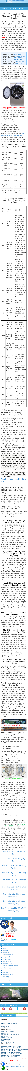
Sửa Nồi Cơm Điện (7, 957)
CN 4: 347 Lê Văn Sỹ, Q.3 (6, 1036)
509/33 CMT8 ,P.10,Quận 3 (6, 1024)
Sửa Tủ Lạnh (5, 946)
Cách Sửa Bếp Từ (7, 978)
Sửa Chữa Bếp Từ (7, 961)
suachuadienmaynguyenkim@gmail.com (12, 1066)
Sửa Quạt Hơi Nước (7, 959)
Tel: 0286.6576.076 (10, 932)
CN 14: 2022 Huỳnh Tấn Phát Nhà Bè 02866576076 (11, 1053)
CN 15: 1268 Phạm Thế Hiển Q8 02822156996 (10, 1055)
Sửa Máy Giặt (6, 950)
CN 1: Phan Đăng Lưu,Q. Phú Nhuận (8, 1031)
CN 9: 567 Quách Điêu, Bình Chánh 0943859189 (11, 1046)
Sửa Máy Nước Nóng (7, 963)
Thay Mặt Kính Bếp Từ (8, 974)
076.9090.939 (18, 58)
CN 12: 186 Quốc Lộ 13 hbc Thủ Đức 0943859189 (11, 1050)
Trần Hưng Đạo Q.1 (5, 1021)
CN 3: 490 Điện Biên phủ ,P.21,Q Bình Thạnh (10, 1034)
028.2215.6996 (20, 56)
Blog (4, 967)
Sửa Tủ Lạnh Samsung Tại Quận (10, 970)
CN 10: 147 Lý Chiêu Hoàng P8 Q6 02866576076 (11, 1047)
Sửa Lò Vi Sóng (6, 956)
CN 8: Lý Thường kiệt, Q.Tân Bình (7, 1042)
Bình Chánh (5, 972)
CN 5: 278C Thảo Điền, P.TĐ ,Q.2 (7, 1037)
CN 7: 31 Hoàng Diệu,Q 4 (6, 1040)
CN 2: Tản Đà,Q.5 (4, 1033)
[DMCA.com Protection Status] (4, 1069)
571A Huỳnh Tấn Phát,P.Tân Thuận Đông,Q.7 (10, 1023)
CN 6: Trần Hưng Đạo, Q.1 (6, 1039)
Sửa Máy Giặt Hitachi (16, 8)
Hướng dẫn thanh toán (5, 1027)
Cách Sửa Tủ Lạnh (7, 980)
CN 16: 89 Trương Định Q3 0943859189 (9, 1056)
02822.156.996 (10, 934)
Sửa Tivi (4, 948)
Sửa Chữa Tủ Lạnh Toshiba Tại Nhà (10, 965)
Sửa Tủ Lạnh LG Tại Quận (8, 969)
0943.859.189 (18, 60)
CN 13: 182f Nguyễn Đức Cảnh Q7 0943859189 (10, 1052)
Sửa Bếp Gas (6, 976)
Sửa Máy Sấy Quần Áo (8, 954)
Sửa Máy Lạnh (6, 952)
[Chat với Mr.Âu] (13, 939)
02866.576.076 (17, 54)
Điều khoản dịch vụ (5, 1026)
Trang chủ (4, 8)
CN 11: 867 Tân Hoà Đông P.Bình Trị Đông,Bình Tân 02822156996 (14, 1049)
